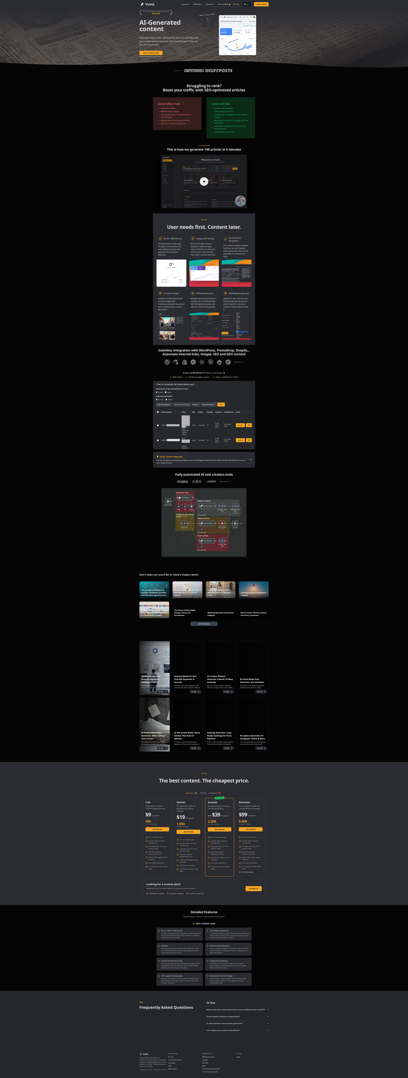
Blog (169, 1066)
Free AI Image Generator (211, 1069)
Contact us (253, 888)
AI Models (171, 1063)
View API (237, 362)
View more (224, 481)
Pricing (236, 4)
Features (185, 4)
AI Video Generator (175, 1060)
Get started (157, 829)
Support (205, 1060)
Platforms (197, 4)
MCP (203, 1066)
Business (209, 4)
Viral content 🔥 (224, 4)
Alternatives (172, 1069)
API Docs (205, 1063)
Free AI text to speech (210, 1072)
